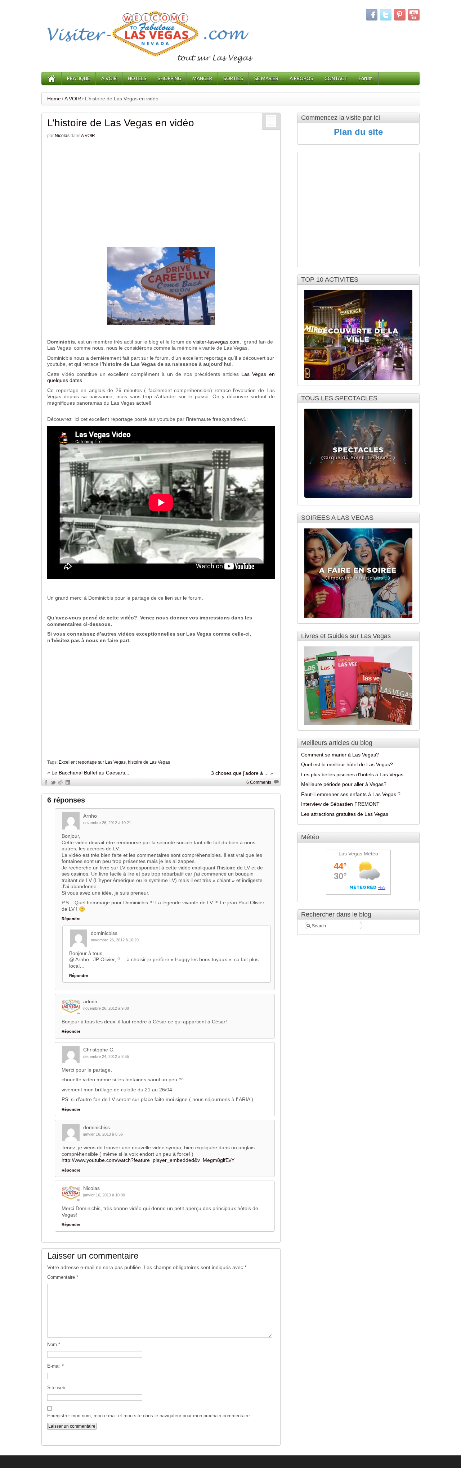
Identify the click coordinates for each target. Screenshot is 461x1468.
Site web (56, 1387)
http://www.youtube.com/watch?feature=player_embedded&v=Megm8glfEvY (148, 1160)
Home (54, 98)
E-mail (55, 1366)
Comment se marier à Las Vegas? (340, 755)
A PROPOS (301, 78)
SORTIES (233, 78)
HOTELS (137, 78)
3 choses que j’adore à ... (240, 773)
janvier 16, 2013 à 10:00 (104, 1195)
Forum (366, 78)
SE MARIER (266, 78)
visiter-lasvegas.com (216, 342)
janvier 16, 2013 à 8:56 (103, 1134)
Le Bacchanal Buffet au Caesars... (90, 773)
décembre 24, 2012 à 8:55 (106, 1056)
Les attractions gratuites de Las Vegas (344, 814)
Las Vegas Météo (358, 853)
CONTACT (336, 78)
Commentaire (62, 1277)
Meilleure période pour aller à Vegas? (343, 784)
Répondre (71, 919)
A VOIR (109, 78)
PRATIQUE (78, 78)
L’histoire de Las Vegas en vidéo (120, 122)
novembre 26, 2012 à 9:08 (106, 1008)
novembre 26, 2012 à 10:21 (107, 823)
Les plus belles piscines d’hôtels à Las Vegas (352, 774)
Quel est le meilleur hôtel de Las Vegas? (347, 764)
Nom (53, 1344)
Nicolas (62, 135)
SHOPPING (169, 78)
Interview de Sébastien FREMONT (340, 804)
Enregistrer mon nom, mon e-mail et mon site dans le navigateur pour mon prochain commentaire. (149, 1415)
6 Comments (258, 782)
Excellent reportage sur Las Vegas (92, 762)
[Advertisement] (161, 192)
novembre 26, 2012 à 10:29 (115, 940)
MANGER (202, 78)
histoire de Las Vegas (149, 762)
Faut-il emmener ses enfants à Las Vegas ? (350, 794)
